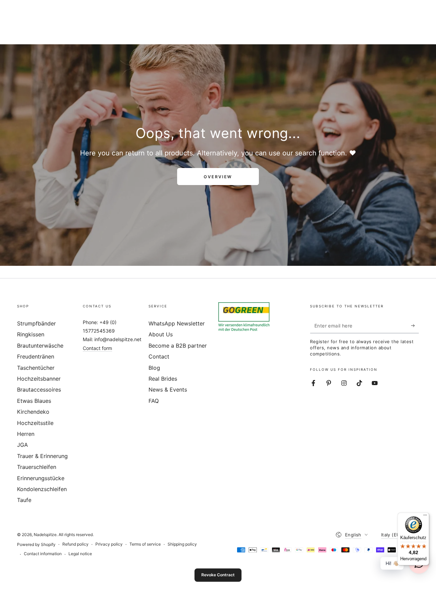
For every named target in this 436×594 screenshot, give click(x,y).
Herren (25, 433)
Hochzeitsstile (35, 423)
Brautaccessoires (39, 389)
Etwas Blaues (34, 400)
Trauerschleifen (36, 466)
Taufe (24, 500)
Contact (159, 356)
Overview (218, 176)
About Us (161, 334)
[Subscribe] (415, 325)
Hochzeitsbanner (39, 378)
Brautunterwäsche (40, 345)
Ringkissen (30, 334)
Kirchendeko (33, 411)
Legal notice (80, 553)
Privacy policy (109, 544)
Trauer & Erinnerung (42, 456)
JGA (22, 444)
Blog (154, 367)
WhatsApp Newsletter (177, 323)
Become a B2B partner (178, 345)
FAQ (154, 400)
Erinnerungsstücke (40, 478)
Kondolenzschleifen (42, 489)
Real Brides (163, 378)
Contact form (97, 348)
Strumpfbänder (36, 323)
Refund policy (75, 544)
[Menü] (425, 517)
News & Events (168, 389)
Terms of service (145, 544)
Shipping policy (182, 544)
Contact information (43, 553)
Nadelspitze (45, 534)
